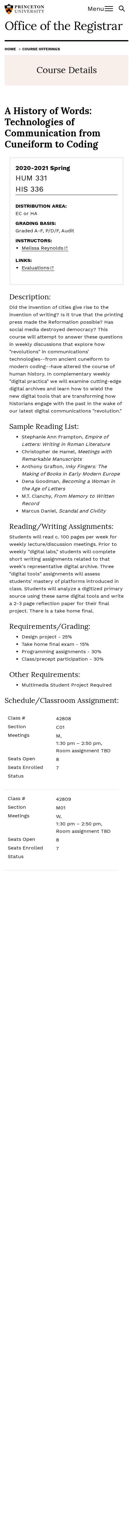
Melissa (42, 248)
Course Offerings (41, 49)
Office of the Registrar (63, 25)
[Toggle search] (122, 8)
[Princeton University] (24, 10)
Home (10, 49)
